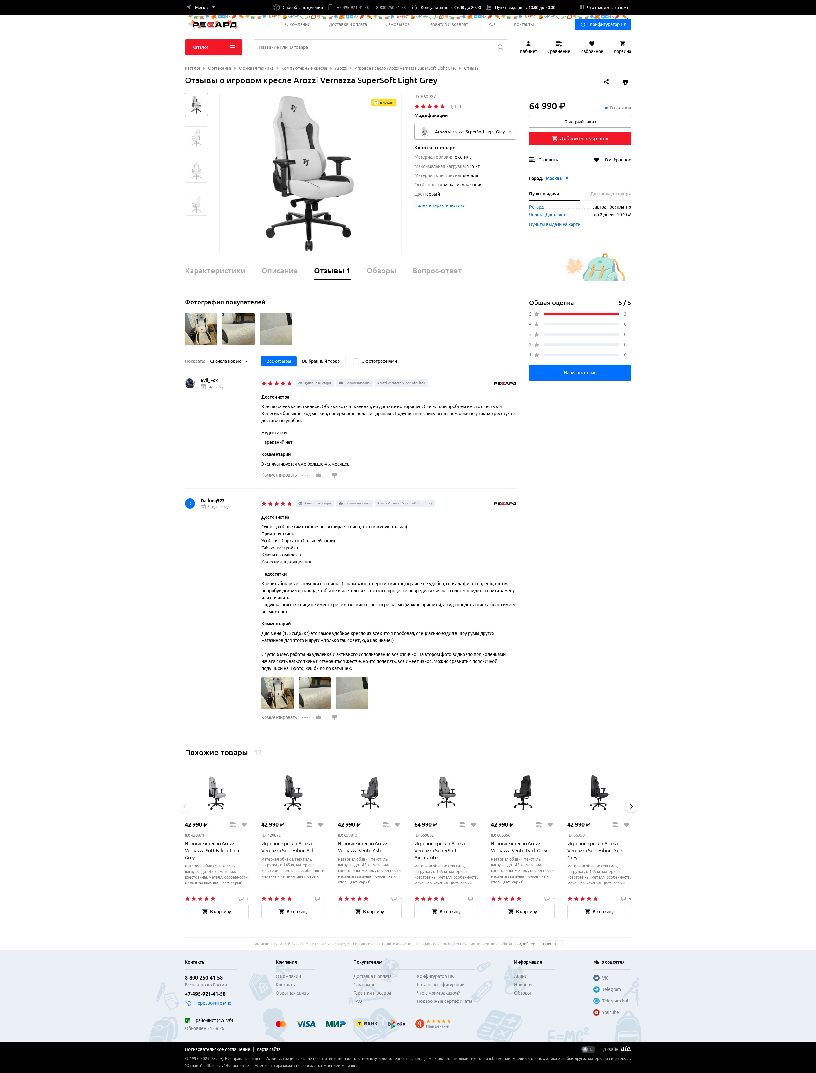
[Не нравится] (334, 475)
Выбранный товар (321, 361)
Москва (554, 178)
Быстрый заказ (580, 121)
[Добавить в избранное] (244, 824)
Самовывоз (397, 24)
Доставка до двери (610, 193)
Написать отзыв (580, 372)
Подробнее (525, 944)
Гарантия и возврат (448, 24)
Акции (520, 976)
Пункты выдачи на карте (554, 224)
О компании (297, 24)
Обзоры (522, 992)
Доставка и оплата (348, 24)
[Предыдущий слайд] (184, 806)
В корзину (220, 911)
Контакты (524, 24)
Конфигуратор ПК (608, 24)
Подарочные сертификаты (444, 1001)
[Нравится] (318, 475)
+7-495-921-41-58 (205, 994)
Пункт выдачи (544, 193)
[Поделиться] (606, 81)
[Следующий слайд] (631, 806)
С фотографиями (379, 361)
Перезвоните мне (212, 1003)
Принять (550, 944)
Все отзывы (278, 361)
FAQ (490, 24)
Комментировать (279, 475)
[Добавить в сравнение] (232, 824)
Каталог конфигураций (440, 984)
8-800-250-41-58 (204, 977)
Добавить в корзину (584, 138)
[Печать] (625, 81)
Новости (523, 984)
